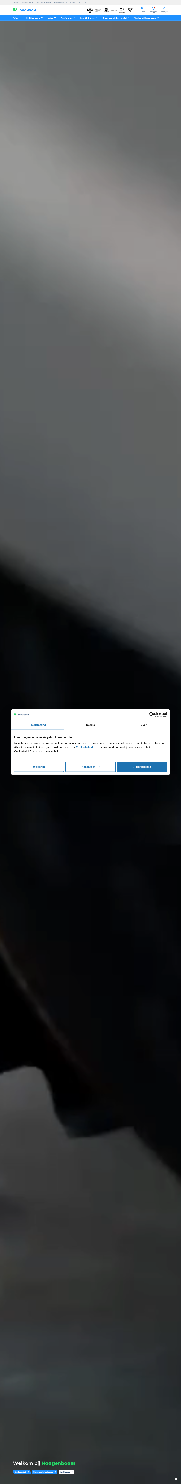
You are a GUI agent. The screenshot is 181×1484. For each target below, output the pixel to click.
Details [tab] (90, 724)
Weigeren (39, 766)
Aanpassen (88, 766)
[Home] (24, 10)
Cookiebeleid (84, 747)
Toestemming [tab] (37, 724)
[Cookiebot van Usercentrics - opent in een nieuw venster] (151, 714)
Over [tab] (144, 724)
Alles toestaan (142, 766)
